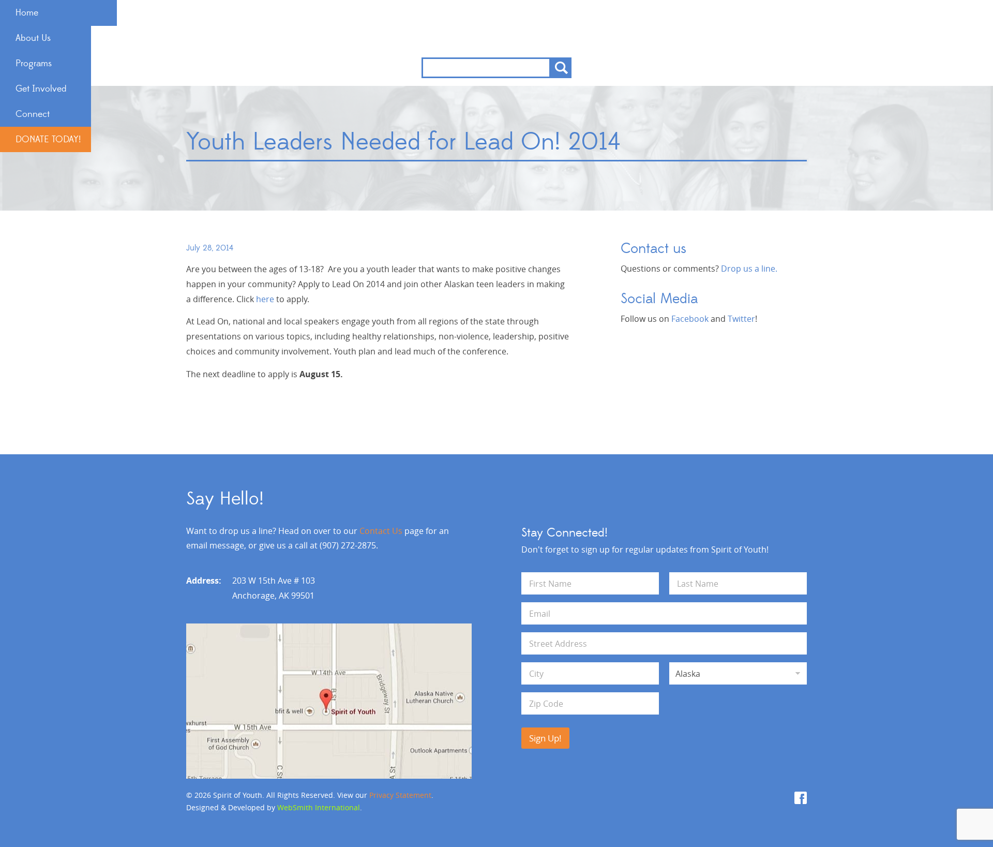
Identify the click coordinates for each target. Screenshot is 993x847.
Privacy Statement (400, 795)
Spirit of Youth (497, 29)
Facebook (690, 318)
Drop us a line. (749, 268)
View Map (329, 701)
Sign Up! (545, 738)
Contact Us (380, 531)
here (266, 299)
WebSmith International (318, 807)
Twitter (741, 318)
